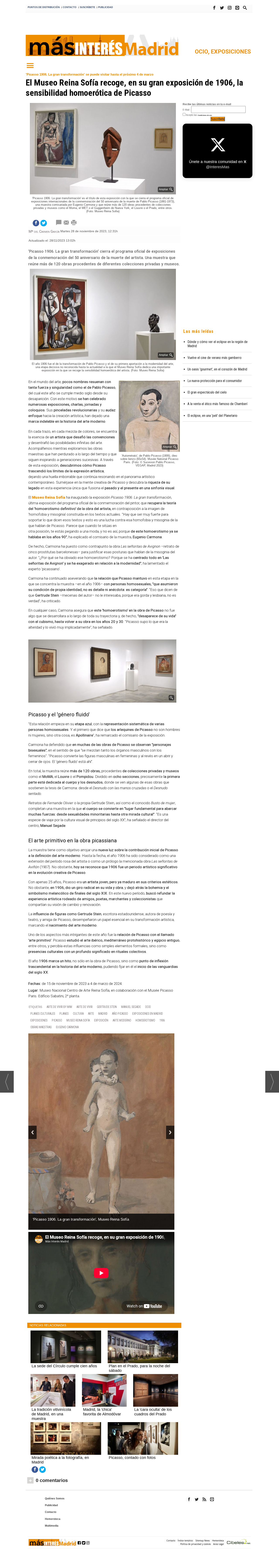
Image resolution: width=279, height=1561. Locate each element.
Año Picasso (120, 1014)
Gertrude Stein (107, 1007)
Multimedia (51, 1515)
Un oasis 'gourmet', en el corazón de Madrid (217, 369)
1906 (162, 1020)
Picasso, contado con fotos (132, 1448)
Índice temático (185, 1530)
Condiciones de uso (205, 115)
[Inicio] (30, 65)
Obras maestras (41, 1027)
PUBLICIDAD (105, 7)
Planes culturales (43, 1014)
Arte (91, 1014)
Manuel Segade (131, 1007)
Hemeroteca (52, 1509)
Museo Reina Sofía (78, 1020)
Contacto (50, 1502)
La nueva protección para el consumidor (214, 381)
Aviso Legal (218, 1534)
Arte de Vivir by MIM (59, 1007)
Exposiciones (231, 51)
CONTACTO (70, 7)
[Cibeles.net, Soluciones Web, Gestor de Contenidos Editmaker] (239, 1532)
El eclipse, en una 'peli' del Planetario (212, 416)
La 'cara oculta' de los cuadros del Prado (153, 1402)
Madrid (103, 1014)
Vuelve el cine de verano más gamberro (214, 358)
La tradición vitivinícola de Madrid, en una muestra (51, 1404)
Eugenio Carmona (67, 1027)
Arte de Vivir (85, 1007)
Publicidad (51, 1495)
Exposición (101, 1020)
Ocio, (203, 51)
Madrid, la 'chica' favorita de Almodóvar (102, 1402)
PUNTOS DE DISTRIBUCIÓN (44, 7)
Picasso (57, 1020)
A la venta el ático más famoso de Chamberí (217, 404)
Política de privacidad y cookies (195, 1534)
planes (64, 1014)
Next (170, 1127)
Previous (32, 1127)
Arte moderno (122, 1020)
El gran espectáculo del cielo (207, 392)
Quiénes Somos (55, 1488)
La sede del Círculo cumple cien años (64, 1356)
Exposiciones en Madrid (147, 1014)
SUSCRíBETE (87, 7)
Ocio (148, 1007)
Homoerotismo (145, 1020)
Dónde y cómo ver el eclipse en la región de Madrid (217, 344)
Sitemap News (202, 1530)
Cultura (78, 1014)
